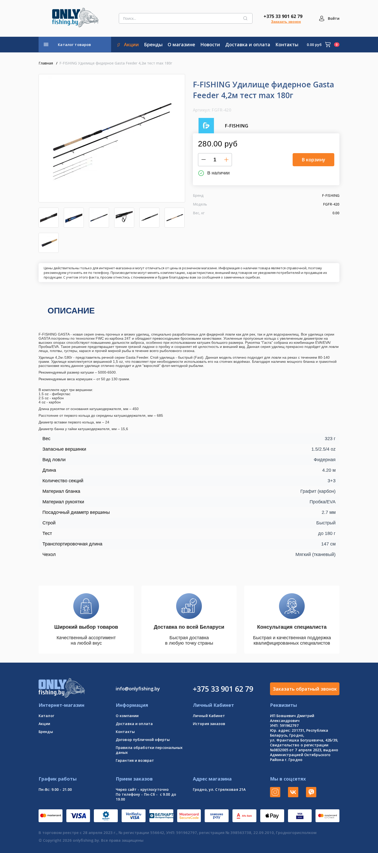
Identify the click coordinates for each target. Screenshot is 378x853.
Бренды (46, 731)
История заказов (209, 723)
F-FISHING (236, 126)
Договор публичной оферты (143, 739)
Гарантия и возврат (135, 760)
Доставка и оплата (134, 723)
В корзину (313, 159)
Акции (44, 723)
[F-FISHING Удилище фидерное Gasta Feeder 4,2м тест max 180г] (112, 138)
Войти (333, 18)
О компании (127, 715)
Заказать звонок (286, 22)
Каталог (46, 715)
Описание (71, 310)
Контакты (125, 731)
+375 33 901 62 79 (283, 16)
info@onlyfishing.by (138, 688)
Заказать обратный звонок (305, 689)
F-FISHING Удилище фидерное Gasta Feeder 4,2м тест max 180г (115, 63)
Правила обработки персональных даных (149, 750)
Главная (46, 63)
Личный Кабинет (209, 715)
